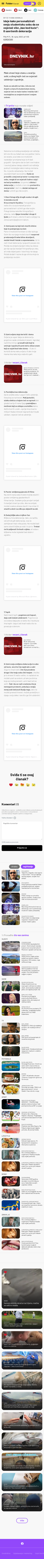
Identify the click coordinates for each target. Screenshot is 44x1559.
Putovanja (40, 10)
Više (22, 1520)
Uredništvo (6, 1553)
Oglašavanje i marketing (22, 1553)
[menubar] (39, 3)
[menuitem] (39, 3)
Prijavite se (22, 848)
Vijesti (20, 10)
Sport (29, 10)
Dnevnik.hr (9, 10)
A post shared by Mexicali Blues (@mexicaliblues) (24, 596)
